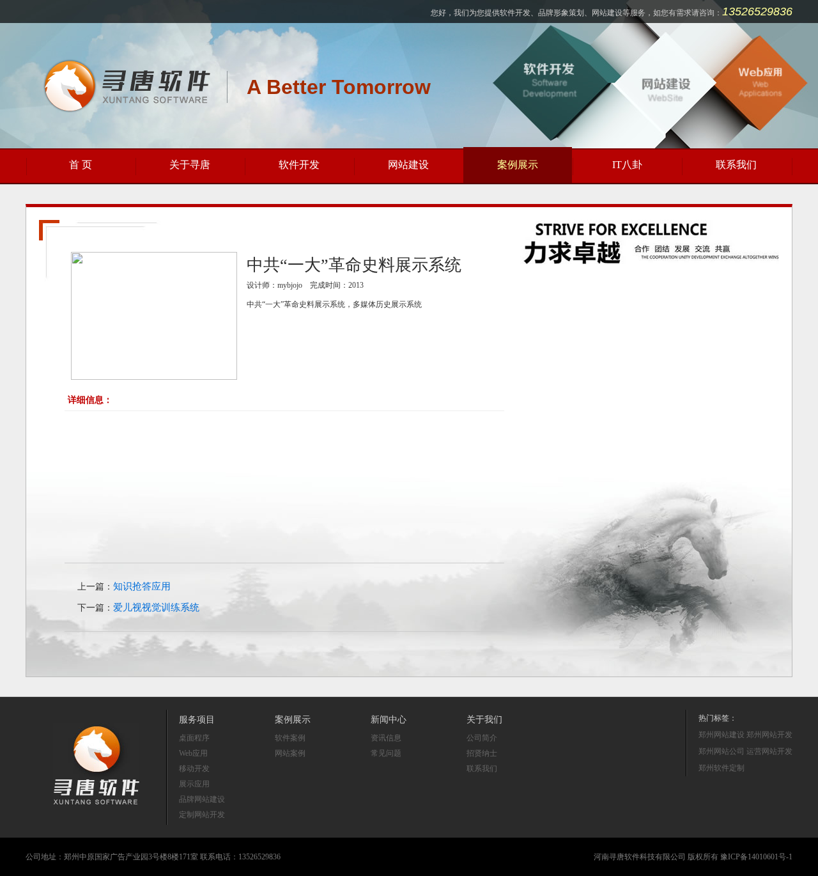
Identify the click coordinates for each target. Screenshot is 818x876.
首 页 (80, 164)
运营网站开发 (769, 751)
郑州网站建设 (721, 734)
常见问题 (386, 753)
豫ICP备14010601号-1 (756, 856)
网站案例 (290, 753)
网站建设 (408, 164)
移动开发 (194, 768)
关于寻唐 (189, 164)
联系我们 (736, 164)
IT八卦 (627, 164)
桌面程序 (194, 737)
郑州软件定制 (721, 767)
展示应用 (194, 783)
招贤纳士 (482, 753)
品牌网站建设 (202, 799)
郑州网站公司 (721, 751)
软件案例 (290, 737)
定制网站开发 (202, 814)
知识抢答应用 (142, 586)
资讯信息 (386, 737)
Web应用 (193, 753)
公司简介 (482, 737)
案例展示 (517, 164)
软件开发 (299, 164)
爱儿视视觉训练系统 (156, 607)
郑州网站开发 (769, 734)
